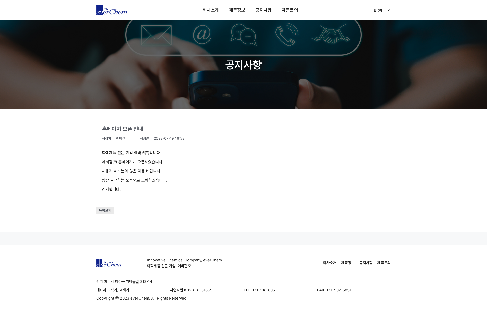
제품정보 (237, 10)
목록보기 (105, 210)
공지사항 (263, 10)
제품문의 (290, 10)
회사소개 (211, 10)
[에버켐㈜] (112, 10)
